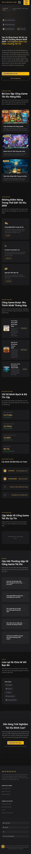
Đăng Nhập (19, 2)
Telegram (9, 688)
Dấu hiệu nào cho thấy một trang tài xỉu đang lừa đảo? (14, 623)
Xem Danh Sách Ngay (15, 743)
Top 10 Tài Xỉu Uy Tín (9, 2)
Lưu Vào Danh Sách (11, 700)
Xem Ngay (8, 281)
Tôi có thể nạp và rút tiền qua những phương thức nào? (13, 610)
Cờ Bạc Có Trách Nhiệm (7, 812)
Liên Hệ (3, 809)
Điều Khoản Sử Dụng (6, 807)
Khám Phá (8, 258)
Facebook (9, 685)
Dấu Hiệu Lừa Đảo (6, 794)
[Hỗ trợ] (3, 846)
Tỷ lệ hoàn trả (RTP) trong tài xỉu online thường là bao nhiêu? (14, 637)
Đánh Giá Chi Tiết (6, 791)
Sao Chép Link (11, 696)
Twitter (9, 692)
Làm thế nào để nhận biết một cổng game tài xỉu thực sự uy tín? (14, 582)
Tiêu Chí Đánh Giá (15, 78)
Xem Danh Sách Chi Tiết (11, 73)
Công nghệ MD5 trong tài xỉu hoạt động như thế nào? (14, 596)
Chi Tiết (8, 235)
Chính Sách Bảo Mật (6, 804)
